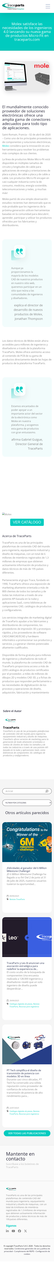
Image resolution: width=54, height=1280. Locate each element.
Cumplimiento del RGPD (24, 1251)
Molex (5, 145)
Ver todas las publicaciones (27, 1133)
